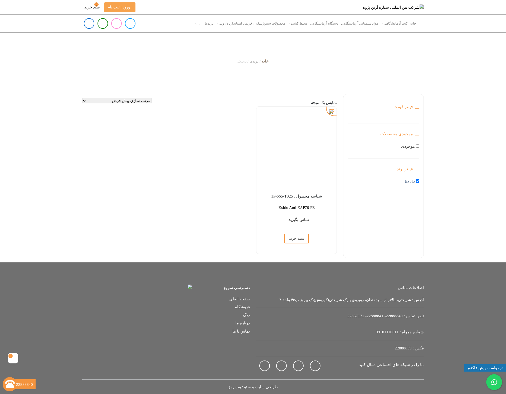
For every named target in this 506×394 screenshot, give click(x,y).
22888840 (394, 316)
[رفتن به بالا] (13, 370)
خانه (413, 23)
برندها (209, 23)
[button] (331, 111)
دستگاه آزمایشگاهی (324, 23)
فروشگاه (242, 307)
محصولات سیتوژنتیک (270, 23)
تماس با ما (241, 331)
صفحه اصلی (239, 299)
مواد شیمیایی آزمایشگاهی (359, 23)
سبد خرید (92, 6)
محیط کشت (299, 23)
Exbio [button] (410, 181)
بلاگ (246, 315)
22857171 (355, 316)
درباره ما (242, 323)
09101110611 (387, 332)
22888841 (375, 316)
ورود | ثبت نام (119, 7)
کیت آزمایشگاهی (395, 23)
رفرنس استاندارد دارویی (236, 23)
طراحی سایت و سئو (261, 387)
